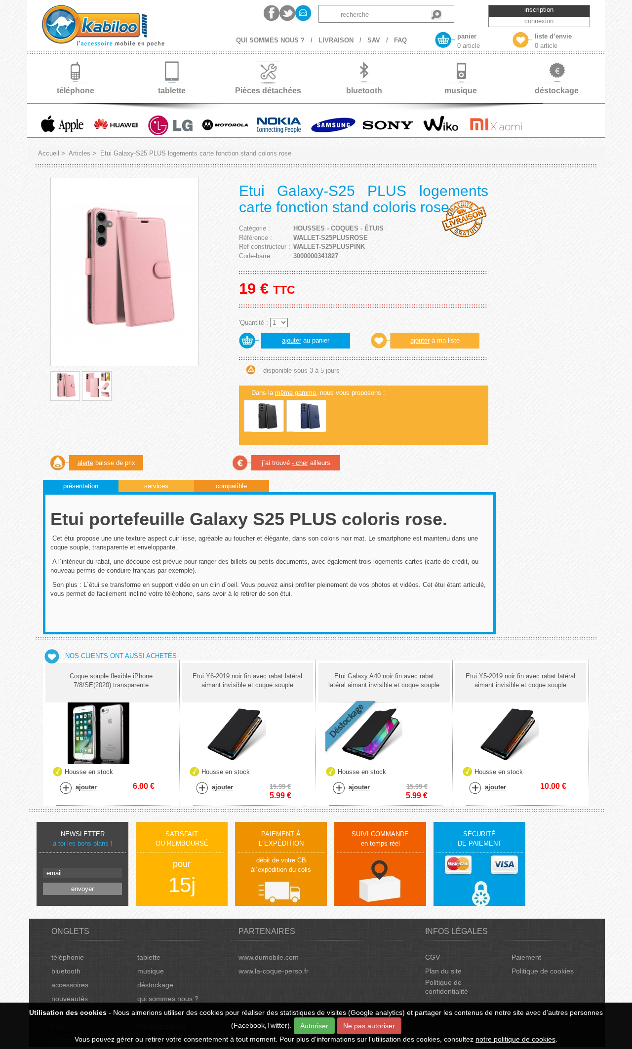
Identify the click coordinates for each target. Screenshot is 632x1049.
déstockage (155, 985)
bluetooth (65, 971)
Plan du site (443, 971)
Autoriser (314, 1026)
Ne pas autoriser (369, 1026)
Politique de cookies (543, 971)
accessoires (69, 985)
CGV (432, 957)
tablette (148, 957)
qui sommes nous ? (167, 999)
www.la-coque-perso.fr (273, 971)
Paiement (526, 957)
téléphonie (67, 957)
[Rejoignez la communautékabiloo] (271, 13)
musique (150, 971)
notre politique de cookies (515, 1039)
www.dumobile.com (268, 957)
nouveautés (69, 999)
